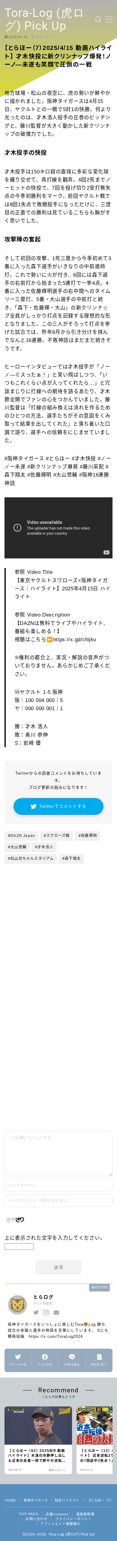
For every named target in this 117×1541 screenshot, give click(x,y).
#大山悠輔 (17, 847)
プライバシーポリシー (73, 1519)
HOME (10, 1500)
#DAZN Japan (21, 836)
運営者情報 (85, 1514)
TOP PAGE (28, 1514)
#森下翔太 (71, 858)
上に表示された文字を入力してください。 (54, 1238)
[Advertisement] (58, 1061)
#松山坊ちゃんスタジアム (31, 858)
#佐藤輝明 (88, 836)
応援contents (57, 1514)
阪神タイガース (36, 1500)
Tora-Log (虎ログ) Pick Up (44, 20)
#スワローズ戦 (57, 836)
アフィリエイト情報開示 (60, 1524)
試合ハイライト (46, 37)
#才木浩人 (44, 847)
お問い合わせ (36, 1519)
